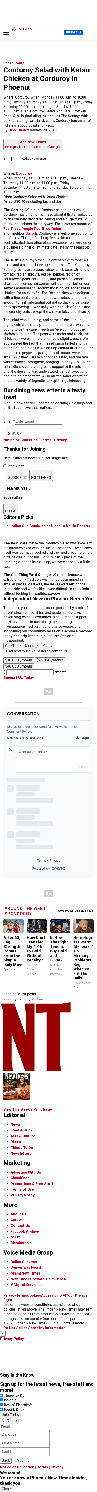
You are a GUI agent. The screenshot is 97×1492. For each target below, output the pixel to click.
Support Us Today (18, 677)
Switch (31, 233)
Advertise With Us (26, 1172)
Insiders (10, 1400)
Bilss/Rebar (52, 228)
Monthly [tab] (31, 646)
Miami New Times (25, 1273)
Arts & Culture (23, 1136)
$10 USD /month (18, 660)
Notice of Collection (20, 440)
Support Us (73, 32)
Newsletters (21, 1153)
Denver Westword (26, 1267)
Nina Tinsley (18, 130)
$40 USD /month (18, 666)
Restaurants (14, 63)
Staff (15, 1237)
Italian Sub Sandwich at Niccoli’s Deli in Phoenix (50, 526)
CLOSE (10, 511)
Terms (45, 440)
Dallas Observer (24, 1262)
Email (9, 421)
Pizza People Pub (26, 228)
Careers (17, 1220)
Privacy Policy (23, 1195)
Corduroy (24, 173)
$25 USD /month (50, 660)
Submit (23, 1460)
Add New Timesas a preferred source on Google (33, 144)
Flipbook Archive (25, 1231)
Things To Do (22, 1147)
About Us (18, 1214)
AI (64, 1295)
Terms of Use (22, 1189)
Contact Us (20, 1225)
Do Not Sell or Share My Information (34, 1328)
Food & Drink (21, 1130)
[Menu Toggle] (6, 32)
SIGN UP (15, 433)
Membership (21, 1243)
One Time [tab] (13, 646)
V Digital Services (26, 1285)
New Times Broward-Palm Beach (38, 1279)
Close (6, 1489)
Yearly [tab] (47, 646)
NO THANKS (41, 477)
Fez (6, 228)
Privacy (60, 440)
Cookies (34, 1295)
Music (16, 1142)
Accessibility (52, 1295)
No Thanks (10, 1421)
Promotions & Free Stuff (32, 1184)
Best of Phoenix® (18, 1405)
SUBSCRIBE (17, 477)
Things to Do (14, 1395)
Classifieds (20, 1178)
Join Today (11, 1415)
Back (6, 1460)
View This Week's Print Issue (27, 1109)
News (15, 1124)
